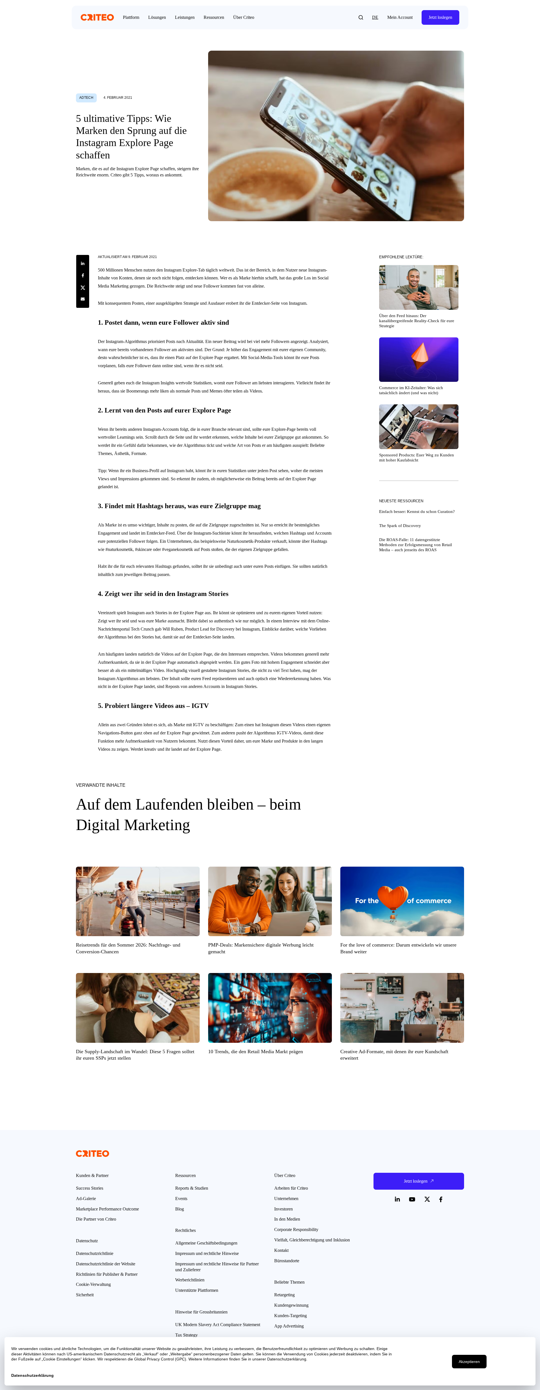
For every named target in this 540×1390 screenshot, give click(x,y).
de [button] (375, 17)
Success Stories (89, 1188)
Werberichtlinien (189, 1279)
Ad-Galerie (86, 1198)
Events (181, 1198)
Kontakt (281, 1250)
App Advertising (289, 1326)
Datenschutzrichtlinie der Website (105, 1263)
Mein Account (400, 17)
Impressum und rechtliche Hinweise (207, 1253)
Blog (179, 1209)
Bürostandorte (286, 1260)
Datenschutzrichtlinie (94, 1253)
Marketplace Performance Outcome (107, 1209)
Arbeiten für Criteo (291, 1188)
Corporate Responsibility (296, 1229)
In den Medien (287, 1219)
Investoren (283, 1209)
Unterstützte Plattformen (196, 1290)
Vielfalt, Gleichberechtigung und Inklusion (312, 1239)
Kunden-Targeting (290, 1315)
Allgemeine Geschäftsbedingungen (206, 1243)
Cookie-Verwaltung (93, 1284)
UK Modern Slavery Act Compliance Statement (217, 1324)
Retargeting (284, 1294)
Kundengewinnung (291, 1305)
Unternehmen (286, 1198)
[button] (361, 17)
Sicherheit (85, 1294)
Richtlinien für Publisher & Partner (107, 1274)
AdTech (86, 98)
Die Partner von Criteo (96, 1219)
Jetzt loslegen (440, 17)
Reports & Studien (191, 1188)
